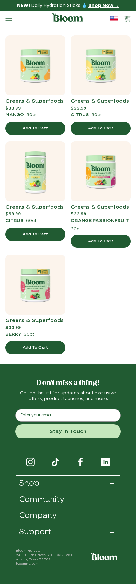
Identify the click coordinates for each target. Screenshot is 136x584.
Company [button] (38, 516)
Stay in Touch (68, 431)
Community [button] (41, 500)
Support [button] (35, 532)
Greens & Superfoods (34, 101)
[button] (127, 19)
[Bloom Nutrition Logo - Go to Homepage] (68, 19)
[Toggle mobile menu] (28, 19)
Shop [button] (29, 484)
